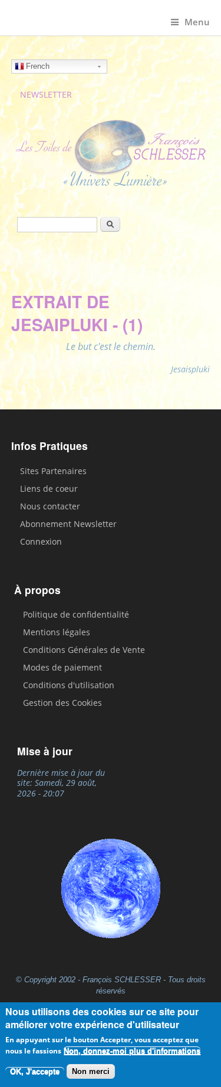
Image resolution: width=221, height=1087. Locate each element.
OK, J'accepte (35, 1071)
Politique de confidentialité (76, 614)
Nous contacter (50, 506)
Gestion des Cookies (62, 702)
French (38, 66)
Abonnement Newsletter (68, 523)
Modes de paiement (62, 667)
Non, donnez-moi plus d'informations (132, 1050)
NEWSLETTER (46, 94)
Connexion (41, 541)
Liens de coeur (49, 488)
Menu (197, 22)
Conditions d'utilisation (68, 685)
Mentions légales (56, 632)
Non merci (91, 1071)
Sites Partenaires (53, 470)
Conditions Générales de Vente (84, 649)
